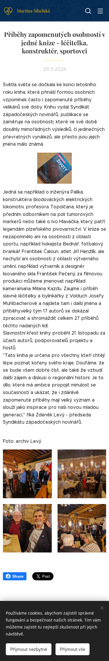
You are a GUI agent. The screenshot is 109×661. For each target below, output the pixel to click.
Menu (100, 11)
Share (18, 576)
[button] (88, 10)
